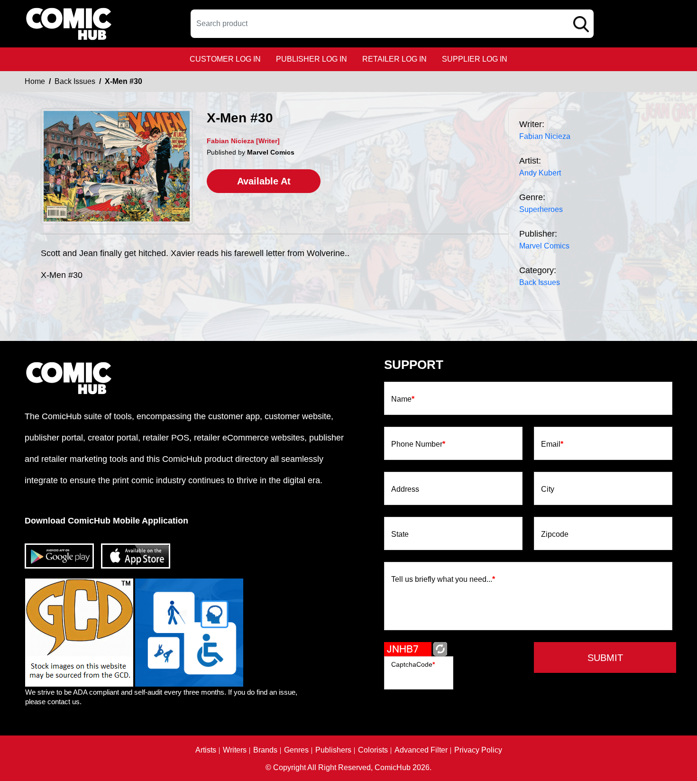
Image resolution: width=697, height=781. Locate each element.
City (547, 489)
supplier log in (474, 59)
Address (405, 489)
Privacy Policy (478, 750)
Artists (205, 750)
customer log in (225, 59)
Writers (235, 750)
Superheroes (541, 209)
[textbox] (392, 23)
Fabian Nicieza (544, 136)
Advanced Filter (421, 750)
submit (605, 657)
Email (552, 444)
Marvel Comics (544, 246)
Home (35, 81)
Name (402, 399)
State (400, 534)
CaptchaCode (413, 664)
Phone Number (418, 444)
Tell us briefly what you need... (443, 579)
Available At (264, 181)
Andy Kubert (540, 173)
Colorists (373, 750)
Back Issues (75, 81)
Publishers (333, 750)
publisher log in (311, 59)
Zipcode (555, 534)
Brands (265, 750)
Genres (296, 750)
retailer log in (394, 59)
